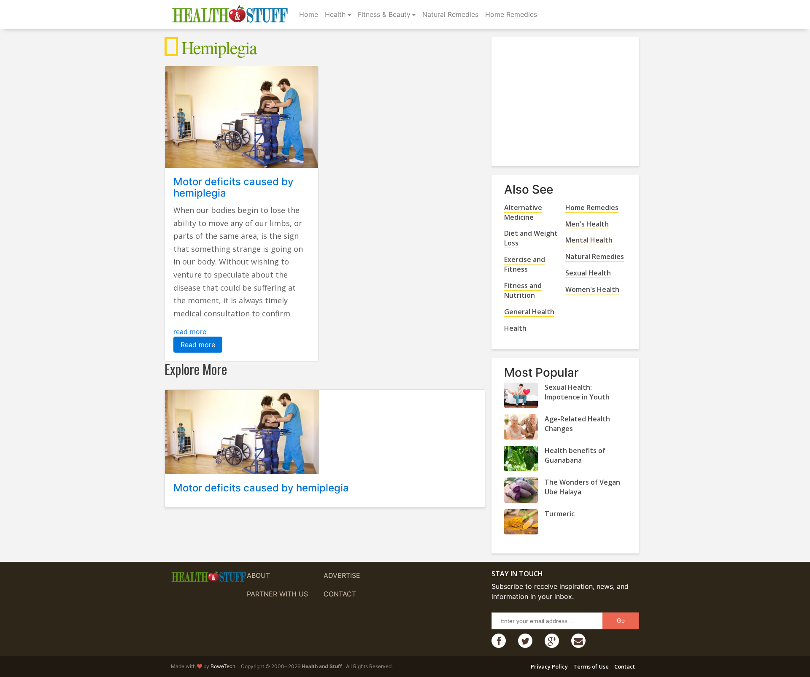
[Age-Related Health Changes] (521, 427)
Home (308, 14)
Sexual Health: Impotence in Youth (577, 392)
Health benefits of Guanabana (575, 455)
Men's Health (587, 224)
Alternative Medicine (523, 212)
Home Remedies (511, 14)
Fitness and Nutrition (523, 290)
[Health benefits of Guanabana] (521, 458)
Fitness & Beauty (384, 14)
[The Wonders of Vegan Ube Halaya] (521, 490)
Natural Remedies (450, 14)
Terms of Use (591, 666)
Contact (340, 594)
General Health (529, 311)
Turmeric (560, 513)
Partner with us (277, 594)
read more (189, 331)
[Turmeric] (521, 521)
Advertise (342, 575)
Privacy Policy (549, 666)
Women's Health (592, 289)
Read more (198, 344)
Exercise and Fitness (524, 264)
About (258, 575)
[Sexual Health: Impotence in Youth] (521, 395)
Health (335, 14)
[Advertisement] (567, 98)
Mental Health (589, 240)
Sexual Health (588, 273)
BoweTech (223, 666)
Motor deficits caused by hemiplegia (233, 187)
